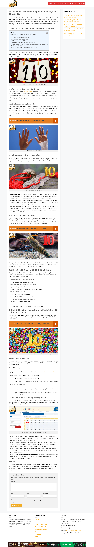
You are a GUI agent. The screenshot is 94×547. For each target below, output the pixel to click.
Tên (12, 493)
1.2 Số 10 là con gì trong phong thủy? (21, 37)
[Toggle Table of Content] (46, 32)
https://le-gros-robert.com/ (73, 530)
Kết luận (13, 49)
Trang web (45, 493)
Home (50, 3)
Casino (61, 3)
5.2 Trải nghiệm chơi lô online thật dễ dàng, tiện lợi (25, 47)
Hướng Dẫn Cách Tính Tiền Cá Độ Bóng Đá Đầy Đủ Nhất (73, 16)
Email (28, 493)
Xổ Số (76, 3)
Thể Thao (67, 3)
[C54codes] (22, 3)
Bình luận (13, 481)
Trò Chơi (71, 3)
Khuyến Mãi (81, 3)
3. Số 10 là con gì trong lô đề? (18, 40)
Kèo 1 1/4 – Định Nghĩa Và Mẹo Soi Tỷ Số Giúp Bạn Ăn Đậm (73, 29)
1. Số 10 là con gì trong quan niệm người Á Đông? (23, 34)
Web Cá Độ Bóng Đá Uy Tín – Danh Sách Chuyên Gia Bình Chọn (73, 20)
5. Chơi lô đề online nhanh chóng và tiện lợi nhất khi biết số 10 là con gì (29, 44)
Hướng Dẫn (55, 3)
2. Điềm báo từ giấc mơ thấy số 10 (19, 39)
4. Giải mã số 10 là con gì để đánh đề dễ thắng (23, 42)
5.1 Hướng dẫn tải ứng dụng (19, 45)
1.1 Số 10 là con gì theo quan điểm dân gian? (23, 36)
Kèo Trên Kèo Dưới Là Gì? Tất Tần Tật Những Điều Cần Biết (73, 34)
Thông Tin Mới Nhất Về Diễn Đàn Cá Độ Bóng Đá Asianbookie (73, 25)
